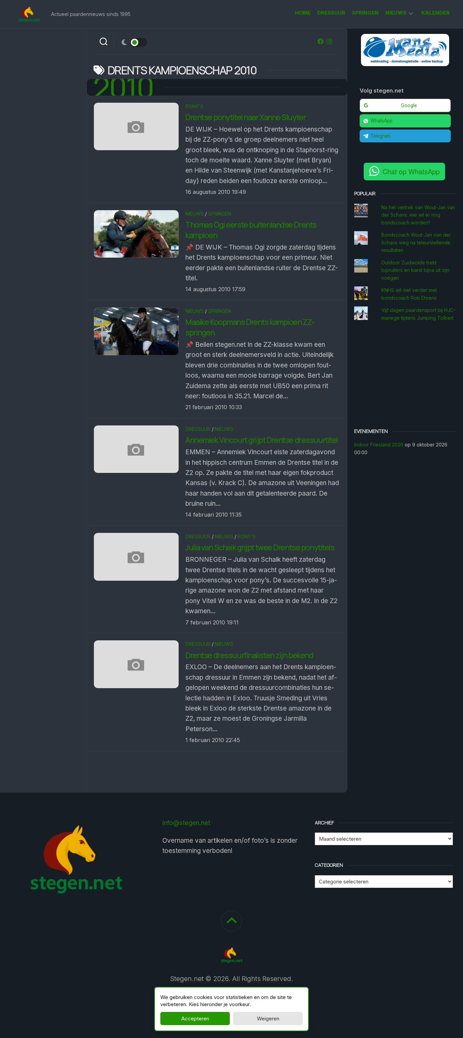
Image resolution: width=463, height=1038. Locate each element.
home (302, 12)
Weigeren (268, 1018)
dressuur (331, 12)
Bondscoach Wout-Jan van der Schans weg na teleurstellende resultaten (416, 242)
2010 (124, 87)
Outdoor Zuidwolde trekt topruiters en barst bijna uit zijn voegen (415, 270)
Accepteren (195, 1018)
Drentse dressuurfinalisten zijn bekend (249, 655)
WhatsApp (381, 120)
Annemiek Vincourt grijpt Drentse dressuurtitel (261, 440)
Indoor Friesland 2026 (378, 444)
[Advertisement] (405, 375)
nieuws (395, 12)
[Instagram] (329, 41)
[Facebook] (321, 41)
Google (409, 105)
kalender (435, 12)
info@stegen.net (186, 823)
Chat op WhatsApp (411, 171)
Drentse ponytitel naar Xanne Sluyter (245, 117)
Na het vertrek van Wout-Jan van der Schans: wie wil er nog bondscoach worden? (418, 214)
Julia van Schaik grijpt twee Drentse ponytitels (259, 547)
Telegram (380, 136)
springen (365, 12)
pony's (194, 106)
